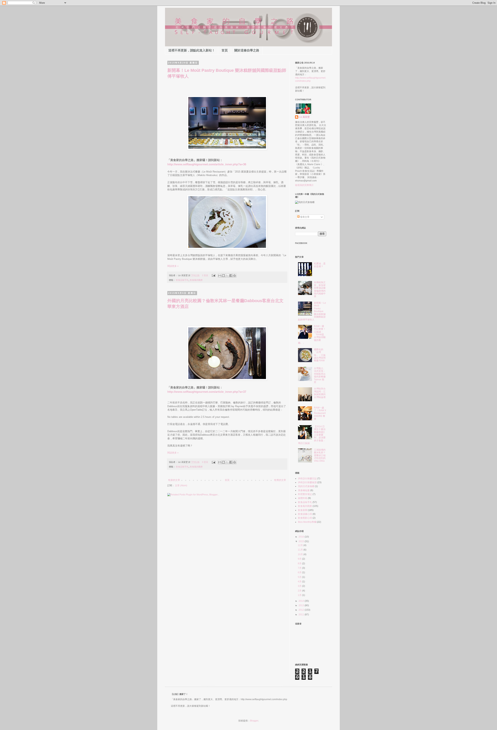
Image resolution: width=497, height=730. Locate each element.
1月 (300, 595)
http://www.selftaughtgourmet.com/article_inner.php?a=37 (206, 391)
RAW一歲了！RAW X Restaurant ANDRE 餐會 (320, 413)
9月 (300, 558)
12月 (300, 545)
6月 (300, 572)
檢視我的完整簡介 (304, 185)
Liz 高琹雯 (304, 117)
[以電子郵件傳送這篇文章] (220, 275)
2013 (302, 605)
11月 (300, 549)
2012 (302, 610)
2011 (302, 614)
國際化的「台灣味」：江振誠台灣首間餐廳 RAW (320, 355)
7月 (300, 568)
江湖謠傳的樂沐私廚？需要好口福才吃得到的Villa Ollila (320, 455)
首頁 (225, 50)
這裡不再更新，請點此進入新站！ (191, 50)
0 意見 (205, 462)
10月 (300, 554)
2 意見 (205, 275)
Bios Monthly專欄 (307, 522)
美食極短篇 (304, 490)
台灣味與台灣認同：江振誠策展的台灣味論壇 (320, 392)
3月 (300, 586)
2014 (302, 601)
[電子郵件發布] (213, 275)
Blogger (254, 720)
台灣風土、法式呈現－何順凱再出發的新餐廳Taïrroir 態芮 (320, 375)
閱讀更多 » (173, 266)
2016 (302, 536)
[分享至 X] (227, 275)
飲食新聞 (302, 510)
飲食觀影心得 (305, 518)
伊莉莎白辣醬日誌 (307, 478)
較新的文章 (174, 480)
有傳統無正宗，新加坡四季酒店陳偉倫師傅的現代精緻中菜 (320, 289)
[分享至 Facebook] (231, 275)
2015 (302, 541)
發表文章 (304, 217)
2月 (300, 590)
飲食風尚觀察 (196, 280)
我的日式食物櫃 (306, 486)
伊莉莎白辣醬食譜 (307, 482)
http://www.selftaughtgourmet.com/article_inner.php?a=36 (206, 164)
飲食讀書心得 (305, 514)
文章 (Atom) (181, 485)
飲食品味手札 (182, 280)
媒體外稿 (302, 498)
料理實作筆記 (305, 494)
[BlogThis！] (223, 275)
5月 (300, 577)
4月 (300, 581)
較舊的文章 (280, 480)
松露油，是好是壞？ (320, 265)
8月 (300, 563)
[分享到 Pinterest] (234, 275)
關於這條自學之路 (246, 50)
